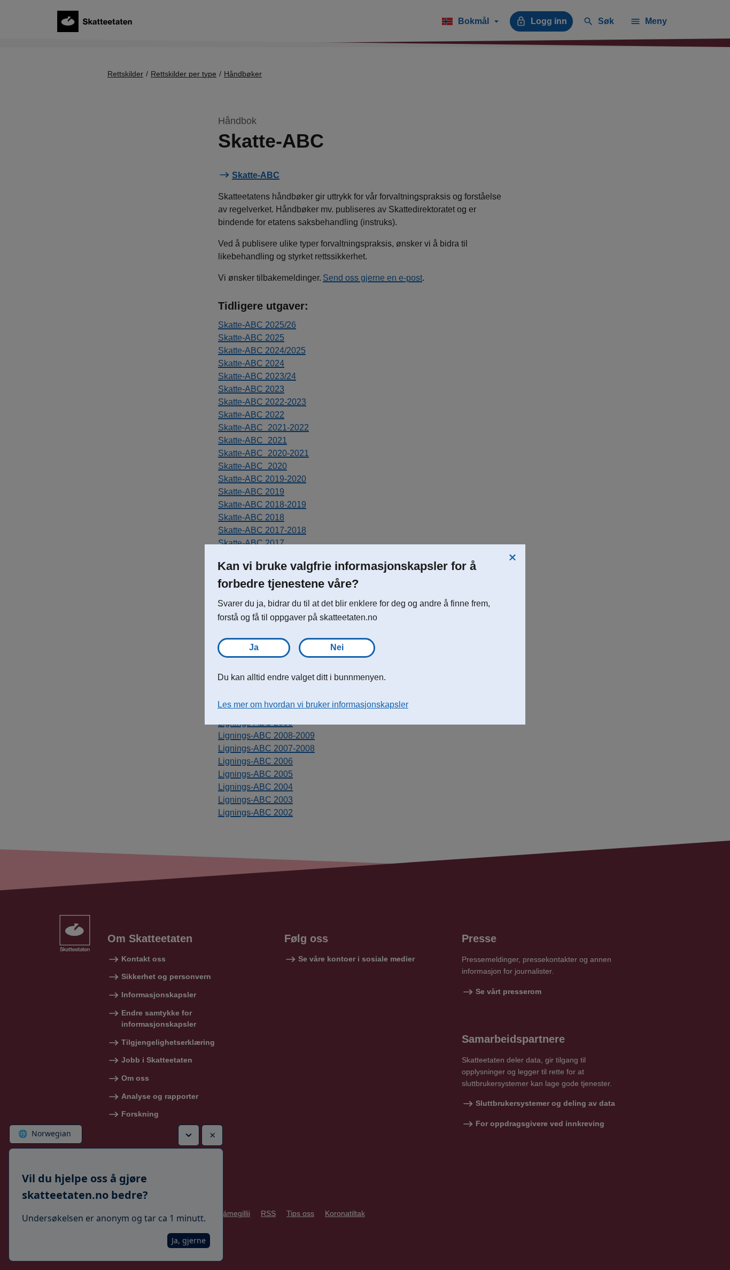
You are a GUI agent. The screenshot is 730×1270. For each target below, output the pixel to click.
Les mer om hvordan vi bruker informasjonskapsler (313, 704)
